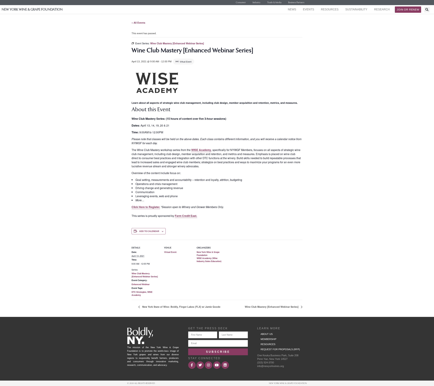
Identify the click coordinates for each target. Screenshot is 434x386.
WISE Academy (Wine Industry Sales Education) (209, 260)
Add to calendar (149, 231)
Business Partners (296, 2)
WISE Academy (201, 150)
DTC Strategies (139, 291)
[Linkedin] (225, 365)
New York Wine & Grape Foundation (32, 9)
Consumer (241, 2)
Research (382, 9)
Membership (268, 339)
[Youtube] (217, 365)
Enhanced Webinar (141, 284)
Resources (330, 9)
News (292, 9)
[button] (427, 9)
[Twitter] (200, 365)
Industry (256, 2)
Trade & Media (274, 2)
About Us (267, 334)
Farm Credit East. (186, 216)
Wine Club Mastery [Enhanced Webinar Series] (145, 275)
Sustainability (356, 9)
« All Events (138, 22)
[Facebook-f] (192, 365)
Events (308, 9)
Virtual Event (170, 252)
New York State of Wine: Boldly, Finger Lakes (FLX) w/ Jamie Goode (181, 306)
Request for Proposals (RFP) (280, 349)
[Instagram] (208, 365)
